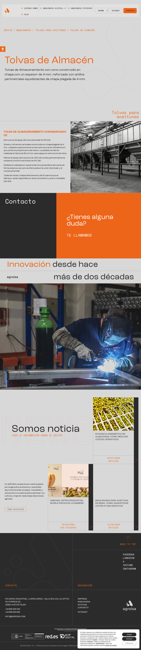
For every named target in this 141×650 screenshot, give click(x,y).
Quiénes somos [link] (29, 8)
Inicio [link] (8, 30)
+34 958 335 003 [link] (12, 609)
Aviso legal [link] (62, 646)
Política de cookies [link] (76, 646)
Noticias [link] (113, 461)
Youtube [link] (128, 565)
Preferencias (129, 643)
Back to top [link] (128, 544)
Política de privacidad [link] (46, 646)
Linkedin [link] (128, 558)
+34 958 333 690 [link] (12, 612)
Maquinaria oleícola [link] (51, 8)
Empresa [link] (82, 599)
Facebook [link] (128, 554)
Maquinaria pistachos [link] (80, 8)
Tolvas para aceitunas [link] (50, 30)
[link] (2, 49)
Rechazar (129, 639)
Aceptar (129, 634)
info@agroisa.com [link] (15, 617)
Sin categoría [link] (68, 527)
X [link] (123, 561)
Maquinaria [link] (24, 30)
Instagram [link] (129, 568)
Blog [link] (24, 14)
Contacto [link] (130, 10)
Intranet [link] (116, 10)
